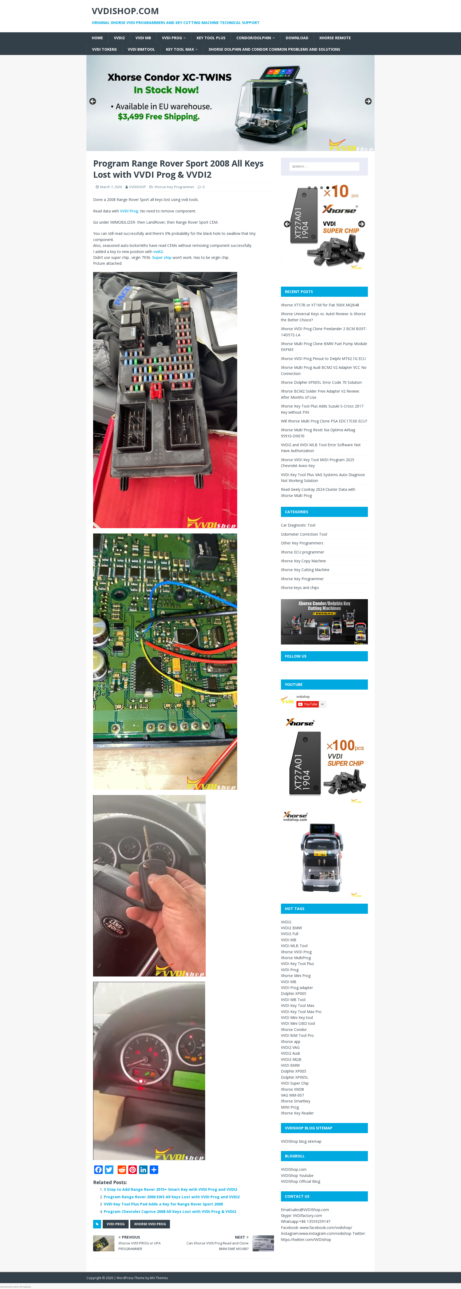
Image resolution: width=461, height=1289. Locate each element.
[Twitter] (2, 31)
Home (97, 37)
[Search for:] (324, 166)
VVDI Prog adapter (297, 987)
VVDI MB (143, 37)
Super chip (162, 257)
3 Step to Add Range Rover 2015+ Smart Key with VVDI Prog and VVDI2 (170, 1189)
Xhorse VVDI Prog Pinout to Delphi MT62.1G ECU (323, 358)
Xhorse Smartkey (295, 1101)
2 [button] (315, 187)
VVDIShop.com (294, 1169)
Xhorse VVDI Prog (296, 951)
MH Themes (159, 1278)
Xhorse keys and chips (300, 587)
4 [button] (327, 187)
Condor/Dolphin (253, 37)
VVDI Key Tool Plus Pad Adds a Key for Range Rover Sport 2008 (163, 1204)
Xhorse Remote (335, 37)
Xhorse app (290, 1041)
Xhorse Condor (294, 1029)
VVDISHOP (137, 186)
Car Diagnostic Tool (298, 525)
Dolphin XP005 (293, 993)
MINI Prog (290, 1107)
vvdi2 (158, 251)
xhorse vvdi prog (150, 1224)
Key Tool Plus (211, 37)
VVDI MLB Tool (294, 945)
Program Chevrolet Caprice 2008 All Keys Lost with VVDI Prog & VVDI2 (170, 1211)
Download (297, 37)
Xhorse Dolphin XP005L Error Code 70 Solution (321, 382)
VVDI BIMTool (141, 49)
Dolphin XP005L (294, 1077)
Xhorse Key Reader (297, 1113)
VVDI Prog (172, 37)
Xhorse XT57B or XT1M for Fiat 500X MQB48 (320, 304)
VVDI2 (119, 37)
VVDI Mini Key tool (297, 1017)
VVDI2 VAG (290, 1047)
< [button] (93, 102)
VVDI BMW (290, 1065)
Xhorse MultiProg (296, 957)
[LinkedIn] (2, 39)
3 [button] (321, 187)
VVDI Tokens (104, 49)
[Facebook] (2, 29)
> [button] (368, 102)
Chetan (15, 1287)
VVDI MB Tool (293, 999)
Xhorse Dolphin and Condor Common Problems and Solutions (274, 49)
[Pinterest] (2, 37)
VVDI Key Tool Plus (297, 963)
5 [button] (333, 187)
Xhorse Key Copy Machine (303, 560)
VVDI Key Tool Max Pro (301, 1011)
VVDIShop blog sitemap (301, 1141)
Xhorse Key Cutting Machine (305, 569)
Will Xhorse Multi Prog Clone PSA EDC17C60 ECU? (324, 421)
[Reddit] (2, 35)
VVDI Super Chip (295, 1083)
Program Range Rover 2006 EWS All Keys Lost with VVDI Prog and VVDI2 (172, 1196)
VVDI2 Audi (290, 1053)
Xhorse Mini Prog (296, 975)
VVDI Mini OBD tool (298, 1023)
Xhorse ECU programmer (302, 552)
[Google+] (2, 33)
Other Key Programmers (302, 542)
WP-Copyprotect (25, 1287)
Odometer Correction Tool (304, 534)
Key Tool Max (180, 49)
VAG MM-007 (292, 1095)
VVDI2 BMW (291, 927)
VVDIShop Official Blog (300, 1181)
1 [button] (309, 187)
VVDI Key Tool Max (297, 1005)
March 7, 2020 (111, 186)
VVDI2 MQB (291, 1059)
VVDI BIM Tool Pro (297, 1035)
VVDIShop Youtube (297, 1175)
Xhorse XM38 (292, 1089)
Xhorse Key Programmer (174, 186)
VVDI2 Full (289, 933)
